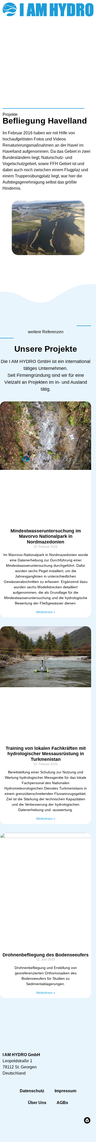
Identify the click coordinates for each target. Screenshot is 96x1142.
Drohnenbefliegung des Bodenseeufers (46, 954)
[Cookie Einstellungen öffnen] (9, 1135)
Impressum (65, 1091)
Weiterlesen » (45, 612)
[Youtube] (87, 33)
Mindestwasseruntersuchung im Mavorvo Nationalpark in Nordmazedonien (45, 536)
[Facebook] (73, 33)
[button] (88, 49)
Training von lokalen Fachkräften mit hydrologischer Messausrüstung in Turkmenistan (46, 754)
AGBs (62, 1102)
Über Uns (37, 1102)
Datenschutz (32, 1091)
